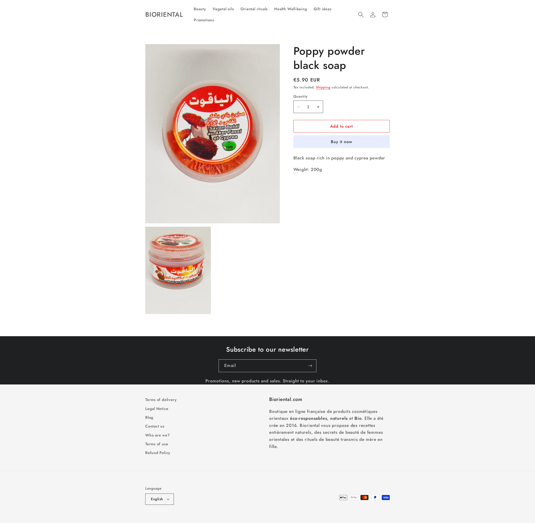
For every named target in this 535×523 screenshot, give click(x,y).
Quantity (300, 96)
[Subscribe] (310, 365)
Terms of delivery (161, 399)
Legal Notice (156, 408)
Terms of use (156, 444)
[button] (361, 14)
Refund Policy (157, 453)
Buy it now (341, 142)
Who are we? (157, 435)
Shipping (323, 87)
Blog (149, 417)
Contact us (154, 426)
